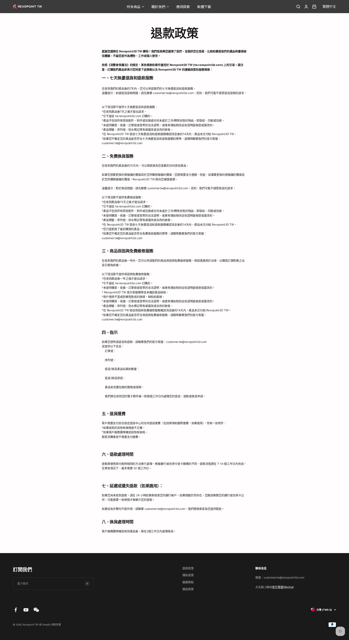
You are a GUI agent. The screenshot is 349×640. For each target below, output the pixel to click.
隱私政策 (187, 575)
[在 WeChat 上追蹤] (36, 610)
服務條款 (187, 582)
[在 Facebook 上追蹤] (15, 610)
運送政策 (187, 589)
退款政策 (187, 568)
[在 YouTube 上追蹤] (26, 610)
